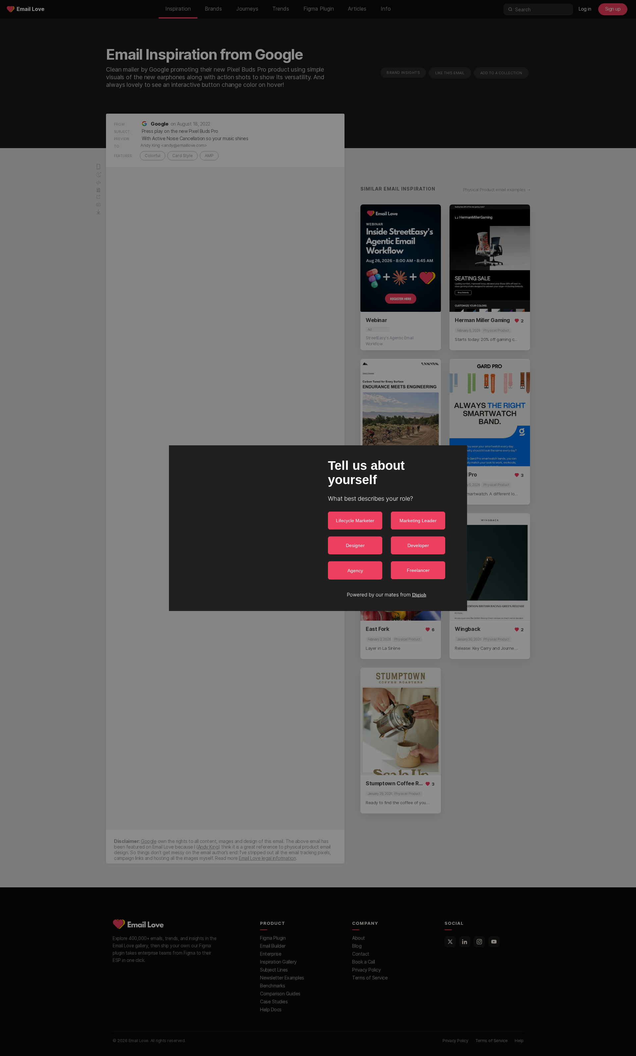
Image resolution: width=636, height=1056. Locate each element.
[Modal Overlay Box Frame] (318, 528)
